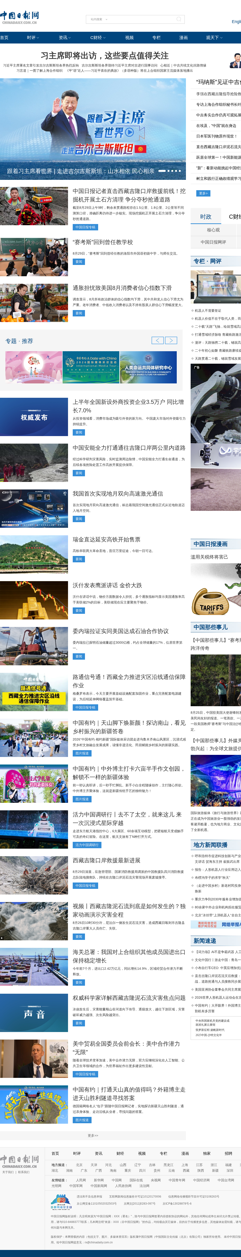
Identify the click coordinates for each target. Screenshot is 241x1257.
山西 (123, 1165)
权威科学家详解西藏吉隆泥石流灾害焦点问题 (129, 998)
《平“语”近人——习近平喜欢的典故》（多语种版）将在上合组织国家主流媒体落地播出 (129, 70)
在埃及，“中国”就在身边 (216, 126)
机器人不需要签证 (208, 310)
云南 (171, 1170)
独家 (207, 1153)
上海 (184, 1165)
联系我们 (23, 1172)
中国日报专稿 (85, 227)
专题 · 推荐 (19, 341)
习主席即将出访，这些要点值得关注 (105, 55)
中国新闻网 (99, 1186)
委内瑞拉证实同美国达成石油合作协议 (121, 631)
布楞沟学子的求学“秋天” (212, 877)
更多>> (93, 1135)
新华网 (99, 1180)
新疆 (215, 1170)
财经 (120, 1153)
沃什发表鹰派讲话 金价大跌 (107, 585)
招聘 (228, 1153)
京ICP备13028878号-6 (177, 1203)
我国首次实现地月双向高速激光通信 (118, 493)
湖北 (55, 1170)
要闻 (79, 262)
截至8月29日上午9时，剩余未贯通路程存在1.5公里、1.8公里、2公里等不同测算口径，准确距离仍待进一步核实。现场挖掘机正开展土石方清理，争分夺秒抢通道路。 (129, 213)
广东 (84, 1170)
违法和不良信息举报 (89, 1196)
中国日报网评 (213, 242)
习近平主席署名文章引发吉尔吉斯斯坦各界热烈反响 (41, 65)
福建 (228, 1165)
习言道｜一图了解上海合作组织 (39, 70)
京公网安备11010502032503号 (97, 1203)
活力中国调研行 (87, 845)
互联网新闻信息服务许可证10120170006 (135, 1196)
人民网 (81, 1180)
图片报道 (82, 753)
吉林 (152, 1165)
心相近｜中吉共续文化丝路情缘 (183, 65)
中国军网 (76, 1186)
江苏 (199, 1165)
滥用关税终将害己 (209, 557)
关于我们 (8, 1172)
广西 (98, 1170)
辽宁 (137, 1165)
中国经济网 (201, 1180)
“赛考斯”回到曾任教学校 (103, 242)
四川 (142, 1170)
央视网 (156, 1180)
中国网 (117, 1180)
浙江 (214, 1165)
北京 (79, 1165)
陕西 (200, 1170)
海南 (113, 1170)
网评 (215, 261)
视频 (129, 37)
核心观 (213, 230)
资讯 (63, 37)
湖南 (69, 1170)
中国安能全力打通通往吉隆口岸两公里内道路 (129, 448)
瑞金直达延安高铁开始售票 (107, 539)
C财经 (96, 37)
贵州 (157, 1170)
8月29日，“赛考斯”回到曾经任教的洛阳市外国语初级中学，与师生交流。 (126, 253)
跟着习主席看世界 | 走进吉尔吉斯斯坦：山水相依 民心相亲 (81, 171)
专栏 (156, 37)
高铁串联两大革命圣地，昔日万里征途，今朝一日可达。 (114, 551)
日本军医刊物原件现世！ (217, 136)
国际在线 (136, 1180)
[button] (162, 171)
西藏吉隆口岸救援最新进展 (107, 860)
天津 (94, 1165)
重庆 (128, 1170)
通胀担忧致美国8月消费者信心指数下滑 (122, 288)
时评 (31, 37)
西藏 (186, 1170)
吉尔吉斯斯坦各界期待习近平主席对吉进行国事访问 (119, 65)
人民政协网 (123, 1186)
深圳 (230, 1170)
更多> (203, 193)
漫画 (183, 37)
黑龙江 (168, 1165)
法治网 (144, 1186)
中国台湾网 (226, 1180)
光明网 (56, 1186)
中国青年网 (177, 1180)
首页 (4, 37)
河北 (108, 1165)
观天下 (212, 37)
